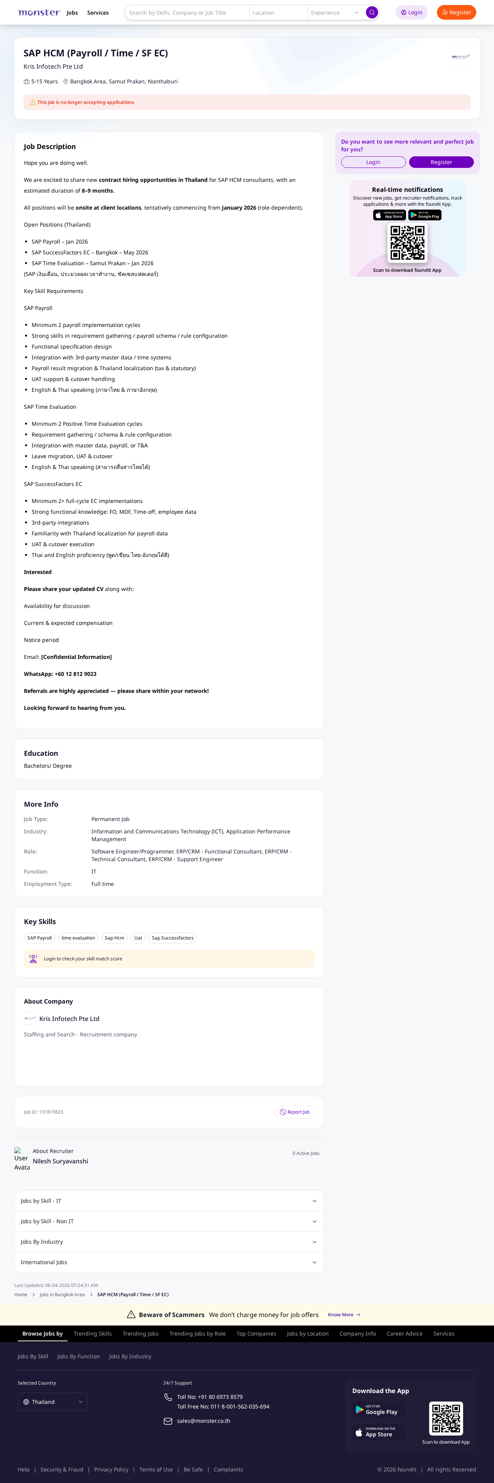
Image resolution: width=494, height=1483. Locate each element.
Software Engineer (115, 851)
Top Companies (256, 1333)
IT (93, 871)
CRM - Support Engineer (191, 859)
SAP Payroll (39, 938)
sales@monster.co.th (203, 1420)
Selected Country (37, 1383)
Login (415, 12)
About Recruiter (53, 1151)
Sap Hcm (114, 938)
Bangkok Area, (88, 81)
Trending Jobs (141, 1333)
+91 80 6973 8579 (220, 1396)
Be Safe (193, 1469)
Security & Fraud (62, 1469)
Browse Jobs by (42, 1333)
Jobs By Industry (130, 1356)
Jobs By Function (79, 1356)
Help (24, 1469)
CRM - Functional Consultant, (226, 851)
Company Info (358, 1333)
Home (20, 1294)
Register (460, 12)
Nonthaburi (163, 81)
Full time (102, 883)
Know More (341, 1315)
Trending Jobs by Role (197, 1333)
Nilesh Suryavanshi (60, 1161)
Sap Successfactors (173, 938)
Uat (138, 938)
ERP (181, 851)
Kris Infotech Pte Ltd (53, 66)
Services (98, 12)
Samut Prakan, (127, 81)
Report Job (299, 1112)
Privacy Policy (111, 1469)
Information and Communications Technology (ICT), (158, 831)
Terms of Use (156, 1469)
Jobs (72, 12)
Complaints (228, 1469)
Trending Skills (93, 1333)
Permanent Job (110, 819)
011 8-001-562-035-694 (240, 1406)
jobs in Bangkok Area (62, 1295)
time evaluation (78, 938)
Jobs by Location (308, 1333)
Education (41, 753)
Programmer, (158, 851)
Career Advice (405, 1333)
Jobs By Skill (33, 1356)
